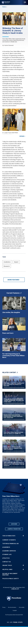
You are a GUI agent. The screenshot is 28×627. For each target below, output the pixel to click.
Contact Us (6, 561)
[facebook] (14, 518)
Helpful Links (7, 569)
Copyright (15, 610)
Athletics (6, 558)
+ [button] (23, 536)
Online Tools (7, 565)
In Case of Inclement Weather (9, 574)
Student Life (6, 554)
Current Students (9, 540)
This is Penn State (8, 535)
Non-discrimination (12, 607)
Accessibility (21, 607)
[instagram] (10, 518)
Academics (7, 262)
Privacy (3, 607)
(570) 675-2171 (15, 589)
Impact (16, 262)
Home (4, 7)
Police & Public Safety (10, 578)
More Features (13, 280)
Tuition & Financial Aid (10, 543)
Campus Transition (14, 529)
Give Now (14, 524)
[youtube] (18, 518)
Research (7, 266)
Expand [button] (21, 136)
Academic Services (9, 551)
